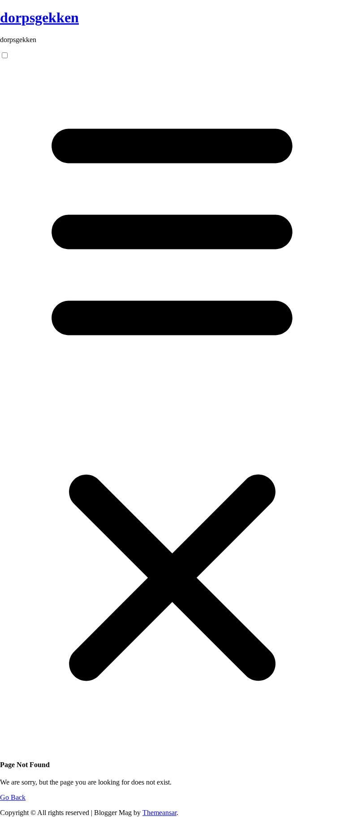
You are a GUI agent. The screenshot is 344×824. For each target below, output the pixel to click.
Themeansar (159, 812)
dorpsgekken (39, 17)
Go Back (13, 797)
